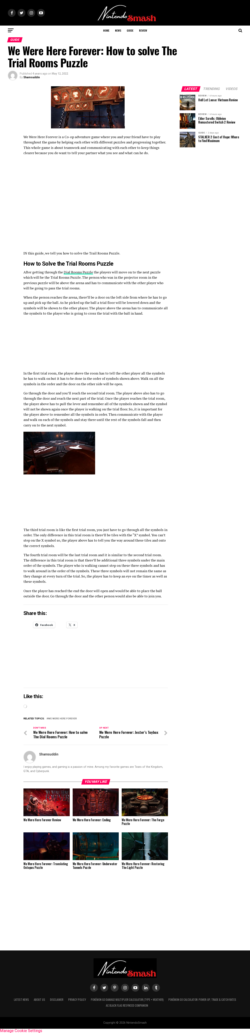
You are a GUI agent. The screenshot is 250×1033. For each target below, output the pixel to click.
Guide (130, 30)
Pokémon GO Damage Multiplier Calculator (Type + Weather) (127, 999)
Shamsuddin (31, 77)
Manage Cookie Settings (21, 1030)
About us (39, 999)
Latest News (21, 999)
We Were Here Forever (62, 718)
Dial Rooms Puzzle (78, 272)
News (118, 30)
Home (106, 30)
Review (143, 30)
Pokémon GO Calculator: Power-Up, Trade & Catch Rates (202, 999)
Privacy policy (77, 999)
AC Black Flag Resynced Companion (127, 1005)
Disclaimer (56, 999)
